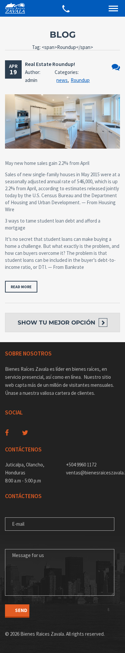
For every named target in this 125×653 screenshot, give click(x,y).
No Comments (116, 67)
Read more (21, 286)
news (62, 80)
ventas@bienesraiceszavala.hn (93, 472)
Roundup (80, 80)
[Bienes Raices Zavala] (15, 8)
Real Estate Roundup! (50, 64)
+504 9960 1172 (81, 464)
